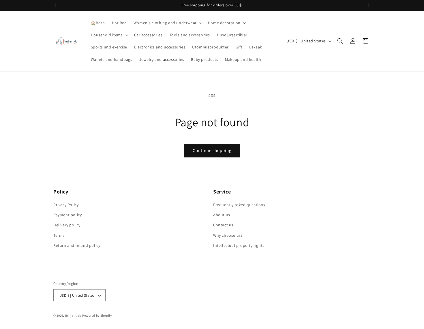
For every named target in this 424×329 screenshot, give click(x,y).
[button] (167, 23)
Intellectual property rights (238, 245)
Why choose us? (228, 235)
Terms (59, 235)
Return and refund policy (76, 245)
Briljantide (73, 316)
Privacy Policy (65, 204)
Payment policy (67, 214)
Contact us (223, 225)
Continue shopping (212, 150)
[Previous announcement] (55, 5)
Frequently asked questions (239, 204)
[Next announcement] (368, 5)
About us (221, 214)
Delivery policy (66, 225)
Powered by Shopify (97, 316)
